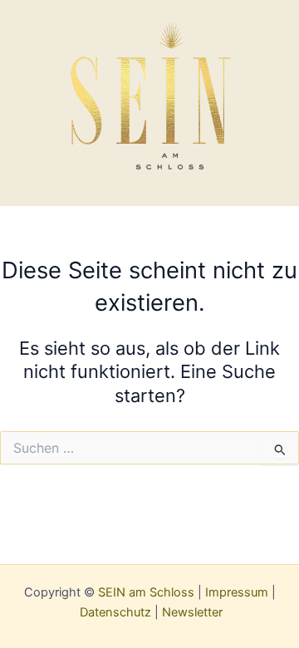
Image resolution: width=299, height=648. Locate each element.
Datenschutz (115, 612)
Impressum (236, 592)
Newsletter (192, 612)
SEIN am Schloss (146, 592)
